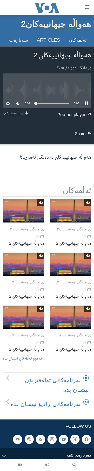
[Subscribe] (17, 439)
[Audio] (47, 465)
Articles (48, 40)
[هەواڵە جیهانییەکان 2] (70, 210)
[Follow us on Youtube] (63, 439)
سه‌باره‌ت (18, 40)
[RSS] (40, 439)
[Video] (20, 465)
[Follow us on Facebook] (86, 439)
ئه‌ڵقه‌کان (78, 40)
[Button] (83, 135)
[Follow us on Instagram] (52, 439)
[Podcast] (29, 439)
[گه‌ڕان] (74, 465)
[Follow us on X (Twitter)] (75, 439)
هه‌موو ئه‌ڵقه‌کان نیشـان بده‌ (23, 359)
